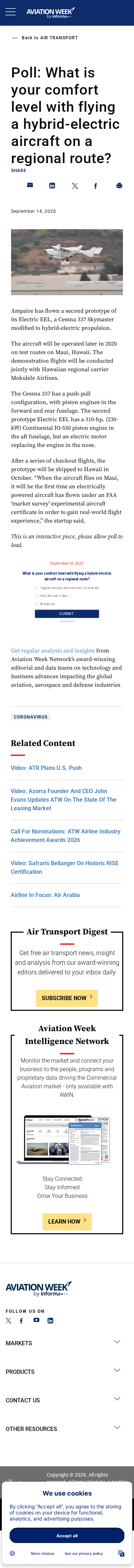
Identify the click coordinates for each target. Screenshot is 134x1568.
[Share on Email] (30, 187)
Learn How (64, 1221)
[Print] (119, 187)
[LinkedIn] (50, 1321)
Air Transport (59, 37)
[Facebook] (22, 1321)
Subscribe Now (64, 998)
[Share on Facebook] (97, 187)
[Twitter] (8, 1321)
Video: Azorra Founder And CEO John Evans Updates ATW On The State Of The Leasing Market (63, 800)
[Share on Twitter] (75, 187)
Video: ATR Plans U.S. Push (46, 768)
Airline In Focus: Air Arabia (45, 895)
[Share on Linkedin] (52, 187)
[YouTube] (36, 1321)
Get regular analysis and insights (53, 650)
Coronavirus (31, 717)
